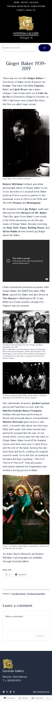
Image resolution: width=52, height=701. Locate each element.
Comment (40, 636)
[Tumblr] (14, 692)
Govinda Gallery (13, 671)
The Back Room (18, 594)
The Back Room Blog (36, 594)
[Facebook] (4, 692)
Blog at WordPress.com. (41, 691)
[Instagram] (7, 692)
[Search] (44, 47)
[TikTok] (10, 692)
